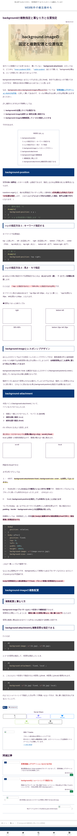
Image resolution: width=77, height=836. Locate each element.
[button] (71, 478)
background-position (28, 138)
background (13, 707)
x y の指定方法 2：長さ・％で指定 (35, 145)
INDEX (35, 133)
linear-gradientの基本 (22, 69)
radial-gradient (39, 69)
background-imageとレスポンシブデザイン (38, 148)
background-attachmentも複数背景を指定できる (40, 161)
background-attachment (30, 151)
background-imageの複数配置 (32, 155)
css (6, 707)
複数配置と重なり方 (30, 158)
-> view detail (27, 744)
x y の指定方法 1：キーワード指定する (37, 141)
